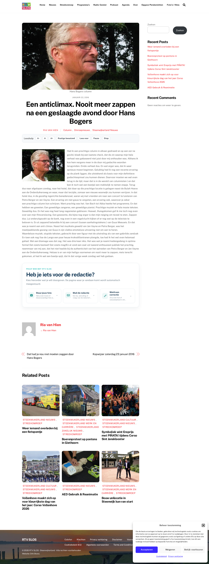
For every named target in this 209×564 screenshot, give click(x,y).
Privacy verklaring (175, 556)
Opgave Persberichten (152, 5)
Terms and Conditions (123, 545)
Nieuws (52, 5)
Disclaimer (117, 539)
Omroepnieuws (82, 130)
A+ (51, 138)
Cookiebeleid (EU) (73, 545)
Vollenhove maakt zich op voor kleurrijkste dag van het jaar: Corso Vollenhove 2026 (39, 503)
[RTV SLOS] (26, 8)
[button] (203, 525)
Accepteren (147, 549)
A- (38, 138)
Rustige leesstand (66, 138)
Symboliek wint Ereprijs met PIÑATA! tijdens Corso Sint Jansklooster (119, 435)
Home (42, 5)
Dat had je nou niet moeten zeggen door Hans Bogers (50, 356)
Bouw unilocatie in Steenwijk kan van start (117, 499)
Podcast (114, 5)
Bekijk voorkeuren (193, 549)
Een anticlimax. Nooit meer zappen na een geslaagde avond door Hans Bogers (80, 112)
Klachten (81, 539)
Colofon (68, 539)
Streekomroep (66, 5)
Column (67, 130)
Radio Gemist (99, 5)
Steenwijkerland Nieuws (105, 130)
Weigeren (170, 549)
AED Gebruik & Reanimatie (80, 494)
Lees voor (84, 138)
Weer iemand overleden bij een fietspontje (39, 430)
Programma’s (83, 5)
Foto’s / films (173, 5)
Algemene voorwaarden (97, 545)
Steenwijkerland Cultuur (119, 419)
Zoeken (151, 24)
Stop (106, 138)
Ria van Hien (50, 130)
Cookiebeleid (161, 556)
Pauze (96, 138)
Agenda (126, 5)
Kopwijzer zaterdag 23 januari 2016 (113, 354)
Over (135, 5)
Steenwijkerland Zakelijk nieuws (80, 429)
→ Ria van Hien (48, 330)
